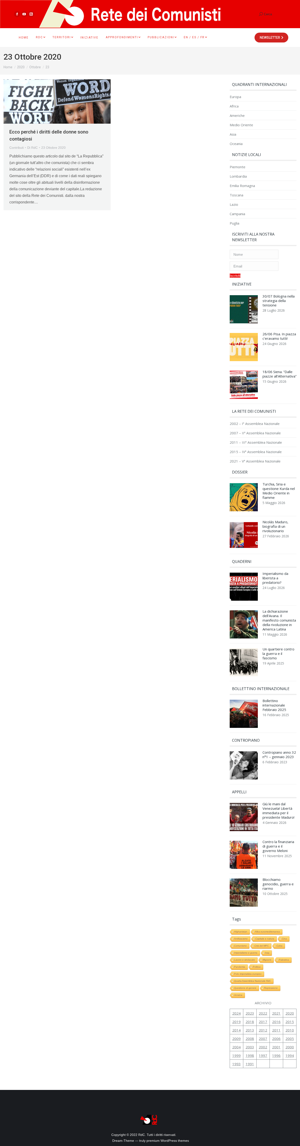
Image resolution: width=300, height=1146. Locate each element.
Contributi (16, 147)
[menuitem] (23, 37)
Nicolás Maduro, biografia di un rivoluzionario (275, 526)
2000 (289, 1047)
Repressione (271, 988)
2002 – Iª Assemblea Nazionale (255, 423)
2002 (263, 1047)
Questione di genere (245, 988)
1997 (263, 1055)
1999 (236, 1055)
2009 (236, 1038)
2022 (263, 1013)
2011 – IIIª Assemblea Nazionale (256, 442)
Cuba (279, 945)
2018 (250, 1021)
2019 (236, 1021)
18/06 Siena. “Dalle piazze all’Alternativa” (279, 374)
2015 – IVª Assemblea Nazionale (256, 452)
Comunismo (240, 945)
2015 (289, 1021)
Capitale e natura (264, 938)
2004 (236, 1047)
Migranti (267, 960)
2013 (250, 1030)
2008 (250, 1038)
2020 (289, 1013)
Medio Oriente (241, 125)
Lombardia (238, 176)
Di (32, 147)
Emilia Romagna (242, 185)
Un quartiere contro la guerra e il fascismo (278, 653)
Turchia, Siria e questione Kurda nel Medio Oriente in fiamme (278, 491)
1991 (250, 1064)
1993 (236, 1064)
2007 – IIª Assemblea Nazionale (255, 433)
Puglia (234, 223)
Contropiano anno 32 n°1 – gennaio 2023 (279, 754)
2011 (276, 1030)
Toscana (236, 195)
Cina (284, 938)
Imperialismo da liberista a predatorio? (275, 578)
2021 (276, 1013)
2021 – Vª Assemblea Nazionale (255, 461)
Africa (234, 106)
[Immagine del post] (244, 310)
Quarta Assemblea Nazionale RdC (252, 981)
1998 (250, 1055)
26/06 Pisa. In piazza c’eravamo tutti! (279, 336)
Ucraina (238, 995)
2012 (263, 1030)
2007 (263, 1038)
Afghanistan (240, 931)
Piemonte (237, 167)
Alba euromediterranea (267, 931)
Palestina (284, 960)
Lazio (234, 204)
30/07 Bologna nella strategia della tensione (278, 300)
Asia (233, 134)
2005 (289, 1038)
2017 (263, 1021)
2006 (276, 1038)
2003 (250, 1047)
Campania (237, 214)
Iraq (267, 952)
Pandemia (239, 967)
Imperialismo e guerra (245, 952)
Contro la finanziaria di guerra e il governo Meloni (278, 846)
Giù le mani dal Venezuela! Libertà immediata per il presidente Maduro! (278, 811)
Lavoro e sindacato (244, 960)
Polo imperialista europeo (248, 974)
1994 (289, 1055)
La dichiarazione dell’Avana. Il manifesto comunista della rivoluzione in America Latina (279, 620)
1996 (276, 1055)
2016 (276, 1021)
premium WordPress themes (167, 1140)
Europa (235, 97)
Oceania (236, 143)
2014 (236, 1030)
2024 (236, 1013)
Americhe (237, 115)
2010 (289, 1030)
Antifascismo (241, 938)
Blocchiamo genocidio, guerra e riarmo (278, 884)
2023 (250, 1013)
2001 (276, 1047)
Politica (257, 967)
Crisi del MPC (262, 945)
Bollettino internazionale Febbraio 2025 (274, 705)
